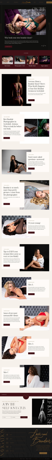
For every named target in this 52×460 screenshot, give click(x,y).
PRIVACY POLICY (22, 458)
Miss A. (30, 285)
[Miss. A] (16, 347)
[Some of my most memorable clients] (34, 318)
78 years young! (34, 223)
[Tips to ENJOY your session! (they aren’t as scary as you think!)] (34, 257)
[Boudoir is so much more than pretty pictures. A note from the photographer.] (34, 195)
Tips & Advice (31, 154)
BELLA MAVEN (47, 458)
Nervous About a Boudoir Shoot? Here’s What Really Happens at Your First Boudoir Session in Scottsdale (36, 86)
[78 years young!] (16, 227)
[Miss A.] (16, 288)
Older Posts (4, 394)
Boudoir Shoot (31, 79)
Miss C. (6, 372)
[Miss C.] (34, 376)
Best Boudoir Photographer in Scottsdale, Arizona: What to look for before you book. (12, 124)
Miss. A (30, 344)
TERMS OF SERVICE (29, 458)
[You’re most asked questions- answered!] (16, 162)
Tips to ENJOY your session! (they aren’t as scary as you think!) (12, 254)
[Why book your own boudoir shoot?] (25, 22)
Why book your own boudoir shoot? (18, 38)
